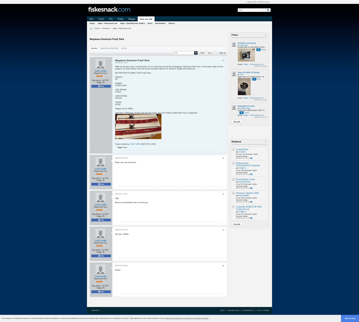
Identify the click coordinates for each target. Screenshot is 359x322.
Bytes (150, 23)
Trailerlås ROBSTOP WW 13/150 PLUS (249, 208)
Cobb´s (242, 152)
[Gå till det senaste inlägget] (251, 158)
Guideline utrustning (247, 43)
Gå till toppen (263, 310)
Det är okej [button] (350, 318)
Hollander (244, 45)
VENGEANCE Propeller (248, 165)
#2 (223, 158)
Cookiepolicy (248, 310)
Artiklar (121, 19)
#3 (223, 194)
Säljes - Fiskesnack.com (107, 23)
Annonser (106, 28)
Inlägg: (99, 82)
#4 (223, 230)
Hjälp (222, 310)
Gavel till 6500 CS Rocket (248, 72)
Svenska (95, 310)
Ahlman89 (244, 195)
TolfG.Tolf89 (100, 71)
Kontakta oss (233, 310)
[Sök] (268, 10)
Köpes (92, 23)
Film (111, 19)
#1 (223, 60)
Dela (102, 86)
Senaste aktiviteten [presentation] (109, 48)
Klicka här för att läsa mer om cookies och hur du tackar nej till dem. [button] (187, 318)
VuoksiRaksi (242, 149)
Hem (91, 19)
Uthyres (171, 23)
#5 (223, 266)
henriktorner (245, 182)
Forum (101, 19)
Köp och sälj (146, 19)
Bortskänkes (160, 23)
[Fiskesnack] (242, 163)
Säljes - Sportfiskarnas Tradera (132, 23)
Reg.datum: (96, 80)
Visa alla (236, 122)
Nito (241, 75)
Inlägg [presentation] (94, 48)
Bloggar (131, 19)
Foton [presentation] (124, 48)
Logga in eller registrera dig (258, 2)
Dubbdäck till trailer (246, 106)
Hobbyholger (245, 108)
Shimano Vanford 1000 (247, 193)
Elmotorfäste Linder (245, 179)
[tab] (94, 48)
